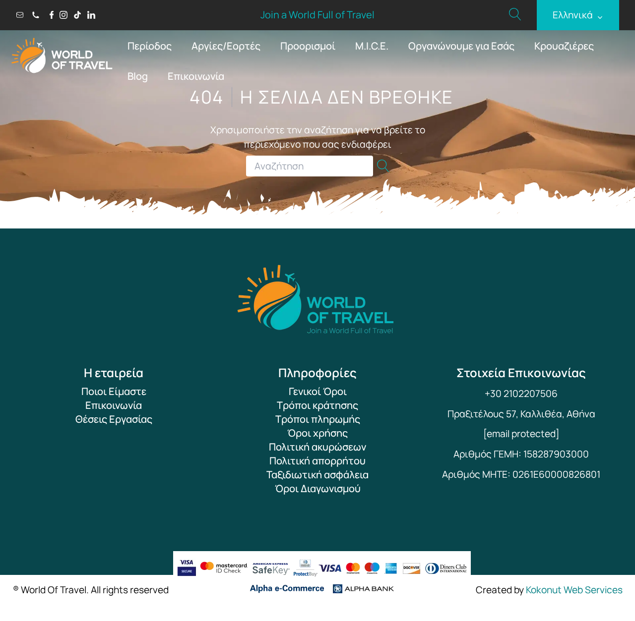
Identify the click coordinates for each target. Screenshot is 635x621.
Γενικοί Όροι (318, 391)
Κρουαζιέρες (564, 46)
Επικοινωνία (196, 76)
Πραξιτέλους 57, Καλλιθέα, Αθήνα (521, 413)
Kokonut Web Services (574, 589)
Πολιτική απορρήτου (317, 460)
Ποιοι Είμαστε (113, 391)
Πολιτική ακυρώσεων (317, 446)
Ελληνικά (578, 15)
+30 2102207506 (521, 393)
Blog (137, 76)
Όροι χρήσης (317, 433)
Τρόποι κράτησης (317, 405)
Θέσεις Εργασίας (113, 419)
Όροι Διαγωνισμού (318, 488)
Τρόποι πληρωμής (317, 419)
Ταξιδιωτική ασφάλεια (317, 474)
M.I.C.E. (371, 46)
